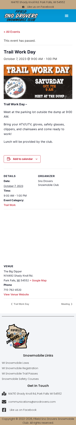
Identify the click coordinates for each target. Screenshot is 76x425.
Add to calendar (23, 158)
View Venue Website (16, 294)
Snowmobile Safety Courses (20, 379)
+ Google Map (38, 280)
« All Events (12, 32)
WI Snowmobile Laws (15, 363)
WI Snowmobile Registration (20, 368)
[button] (66, 15)
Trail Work (10, 205)
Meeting (65, 304)
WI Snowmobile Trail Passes (20, 373)
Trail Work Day (21, 304)
